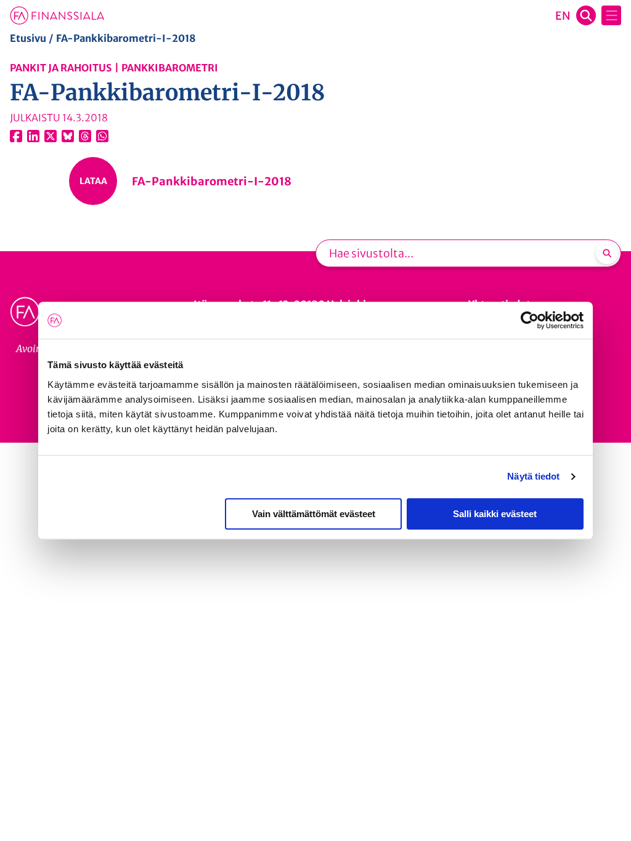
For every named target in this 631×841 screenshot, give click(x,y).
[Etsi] (607, 253)
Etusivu (28, 38)
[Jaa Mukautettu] (85, 136)
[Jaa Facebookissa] (16, 136)
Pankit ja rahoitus (61, 68)
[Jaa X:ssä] (50, 136)
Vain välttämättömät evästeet (313, 514)
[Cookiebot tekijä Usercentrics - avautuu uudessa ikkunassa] (530, 320)
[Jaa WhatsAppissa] (102, 136)
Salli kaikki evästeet (495, 514)
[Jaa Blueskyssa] (68, 136)
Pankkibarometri (169, 68)
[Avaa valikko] (611, 15)
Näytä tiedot (533, 476)
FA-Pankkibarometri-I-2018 (211, 181)
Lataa (93, 181)
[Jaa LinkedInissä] (33, 136)
